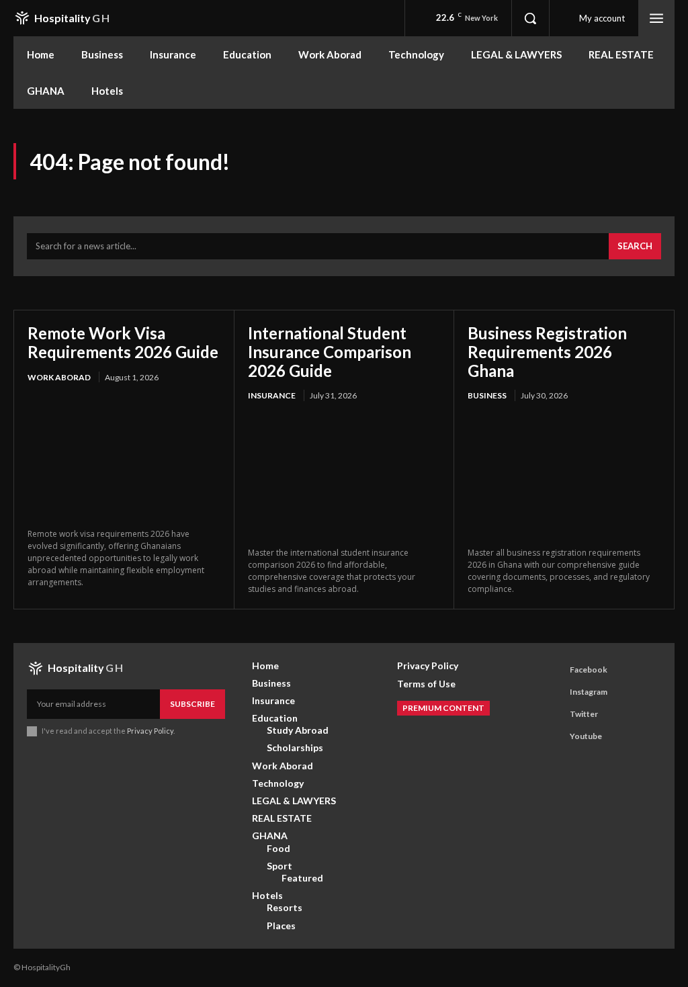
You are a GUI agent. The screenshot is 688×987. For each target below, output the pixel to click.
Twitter (584, 714)
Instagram (588, 692)
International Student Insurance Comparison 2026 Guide (329, 351)
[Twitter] (553, 715)
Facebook (588, 669)
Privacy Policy (150, 730)
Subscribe (192, 704)
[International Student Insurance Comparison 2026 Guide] (344, 475)
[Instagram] (553, 692)
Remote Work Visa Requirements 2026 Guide (123, 342)
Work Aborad (59, 377)
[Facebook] (553, 670)
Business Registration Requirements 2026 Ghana (547, 351)
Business (487, 395)
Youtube (586, 736)
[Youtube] (553, 737)
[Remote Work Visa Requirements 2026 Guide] (124, 457)
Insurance (272, 395)
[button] (530, 18)
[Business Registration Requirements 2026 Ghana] (564, 475)
